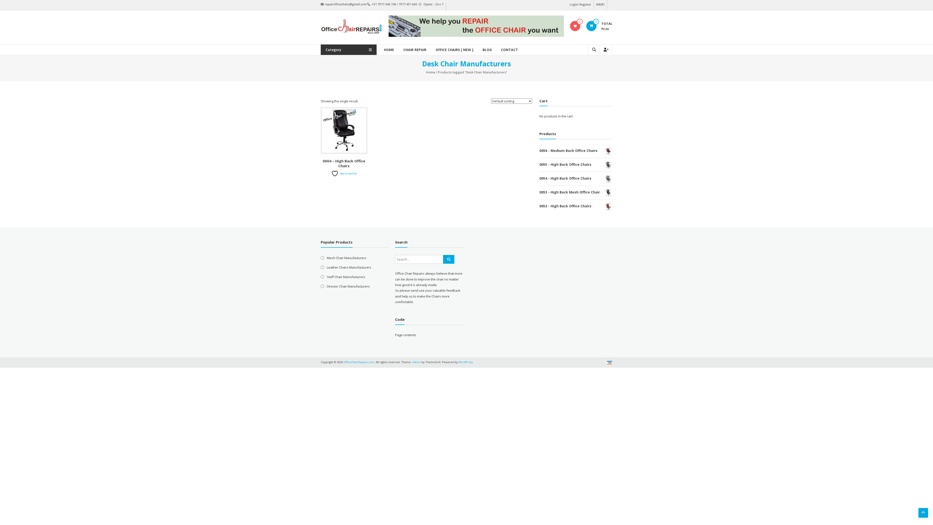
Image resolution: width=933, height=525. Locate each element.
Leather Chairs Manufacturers (349, 267)
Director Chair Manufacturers (348, 286)
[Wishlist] (575, 26)
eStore (416, 362)
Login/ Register (580, 4)
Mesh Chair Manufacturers (346, 258)
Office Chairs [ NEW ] (454, 49)
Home (389, 49)
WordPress (465, 362)
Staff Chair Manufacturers (346, 277)
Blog (487, 49)
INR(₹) (600, 4)
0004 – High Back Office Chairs (344, 163)
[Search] (448, 259)
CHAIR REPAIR (414, 49)
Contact (509, 49)
